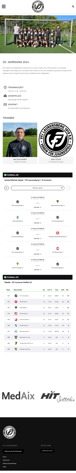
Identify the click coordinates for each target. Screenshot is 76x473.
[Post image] (18, 397)
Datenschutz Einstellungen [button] (13, 451)
